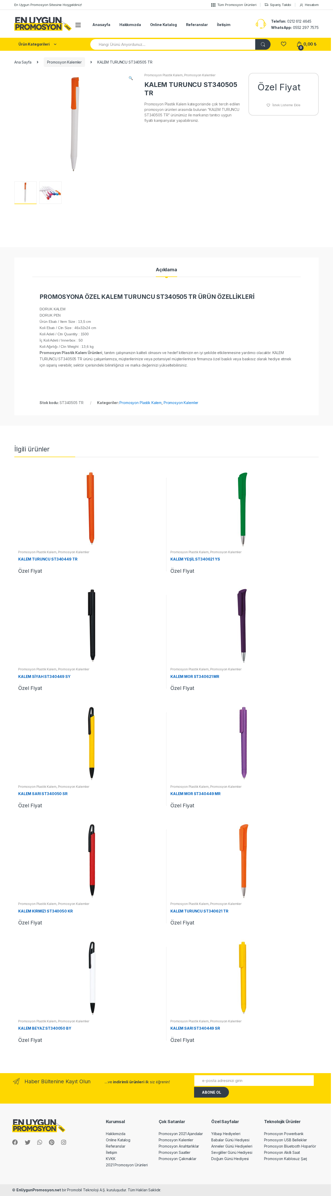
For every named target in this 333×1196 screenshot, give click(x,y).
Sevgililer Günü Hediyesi (231, 1152)
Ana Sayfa (22, 62)
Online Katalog (163, 24)
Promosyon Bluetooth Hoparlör (290, 1146)
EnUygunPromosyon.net (38, 1190)
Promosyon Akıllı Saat (282, 1152)
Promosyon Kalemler (64, 62)
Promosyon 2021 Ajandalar (181, 1133)
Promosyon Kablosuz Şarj (285, 1158)
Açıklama (166, 269)
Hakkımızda (130, 24)
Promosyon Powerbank (284, 1133)
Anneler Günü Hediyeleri (231, 1146)
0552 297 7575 (295, 27)
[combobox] (173, 44)
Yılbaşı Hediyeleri (225, 1133)
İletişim (223, 24)
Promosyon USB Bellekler (285, 1140)
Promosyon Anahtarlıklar (179, 1146)
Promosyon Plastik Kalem (163, 75)
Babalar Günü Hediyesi (230, 1140)
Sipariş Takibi (280, 5)
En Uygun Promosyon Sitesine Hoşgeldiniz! (48, 5)
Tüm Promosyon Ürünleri (237, 5)
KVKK (110, 1158)
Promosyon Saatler (175, 1152)
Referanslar (197, 24)
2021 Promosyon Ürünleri (127, 1165)
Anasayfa (101, 24)
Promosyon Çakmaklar (177, 1158)
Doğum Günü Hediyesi (230, 1158)
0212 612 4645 (291, 21)
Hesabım (312, 5)
